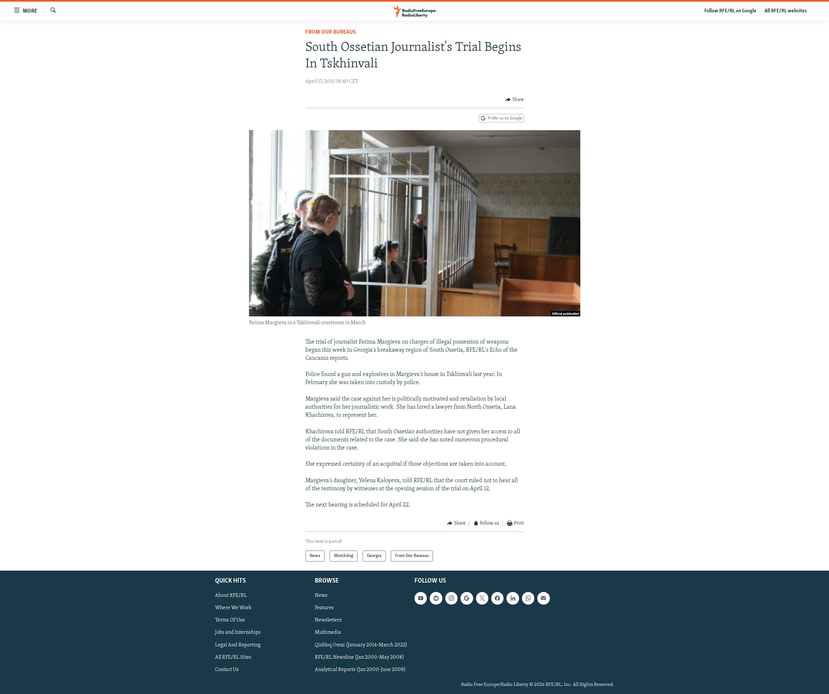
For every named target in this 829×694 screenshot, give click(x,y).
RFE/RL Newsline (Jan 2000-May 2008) (359, 657)
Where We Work (233, 607)
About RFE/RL (231, 595)
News (321, 595)
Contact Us (227, 669)
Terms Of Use (230, 620)
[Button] (514, 100)
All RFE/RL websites (786, 11)
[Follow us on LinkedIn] (512, 598)
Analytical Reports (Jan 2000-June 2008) (360, 669)
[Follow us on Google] (466, 598)
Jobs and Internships (238, 632)
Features (324, 607)
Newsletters (328, 620)
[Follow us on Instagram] (451, 598)
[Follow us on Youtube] (420, 598)
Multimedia (328, 632)
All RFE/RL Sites (233, 657)
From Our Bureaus (330, 32)
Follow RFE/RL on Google (730, 11)
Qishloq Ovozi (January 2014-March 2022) (361, 645)
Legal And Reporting (238, 645)
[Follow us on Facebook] (497, 598)
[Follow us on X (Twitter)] (482, 598)
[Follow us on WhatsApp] (528, 598)
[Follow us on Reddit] (436, 598)
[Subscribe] (543, 598)
